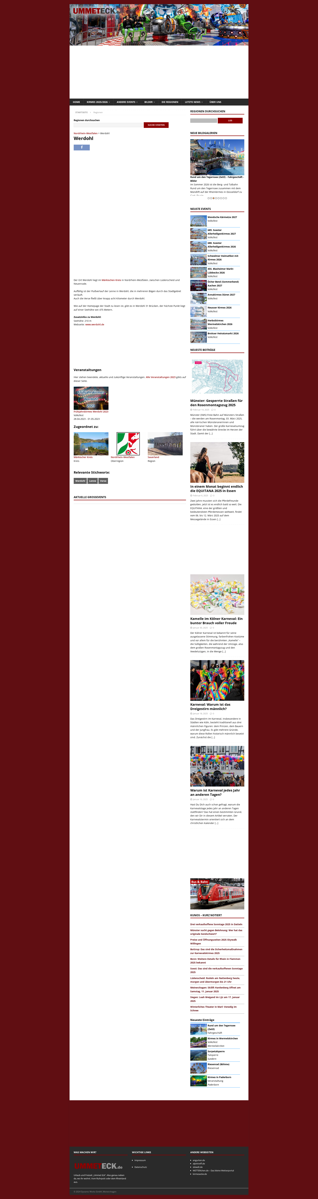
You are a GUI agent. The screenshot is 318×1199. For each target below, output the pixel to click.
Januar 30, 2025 (200, 627)
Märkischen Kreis (111, 280)
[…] (211, 433)
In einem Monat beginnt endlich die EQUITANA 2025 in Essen (216, 488)
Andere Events (126, 102)
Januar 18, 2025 (200, 713)
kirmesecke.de (200, 1173)
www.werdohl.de (94, 324)
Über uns (215, 102)
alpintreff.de (199, 1163)
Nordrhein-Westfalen (86, 133)
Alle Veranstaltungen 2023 (161, 377)
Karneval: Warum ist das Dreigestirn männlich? (210, 706)
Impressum (140, 1160)
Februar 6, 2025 (200, 495)
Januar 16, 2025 (200, 799)
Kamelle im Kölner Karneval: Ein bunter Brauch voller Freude (216, 620)
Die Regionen (170, 102)
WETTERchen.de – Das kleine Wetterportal (213, 1170)
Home (76, 102)
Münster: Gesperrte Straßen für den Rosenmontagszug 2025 (216, 402)
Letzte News (192, 102)
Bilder (148, 102)
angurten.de (199, 1160)
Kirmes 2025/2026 (97, 102)
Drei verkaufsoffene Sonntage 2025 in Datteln (216, 924)
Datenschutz (140, 1167)
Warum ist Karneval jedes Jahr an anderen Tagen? (215, 792)
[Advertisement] (159, 72)
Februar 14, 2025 (201, 409)
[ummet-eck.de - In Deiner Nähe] (159, 43)
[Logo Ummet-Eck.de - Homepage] (98, 1171)
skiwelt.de (198, 1167)
